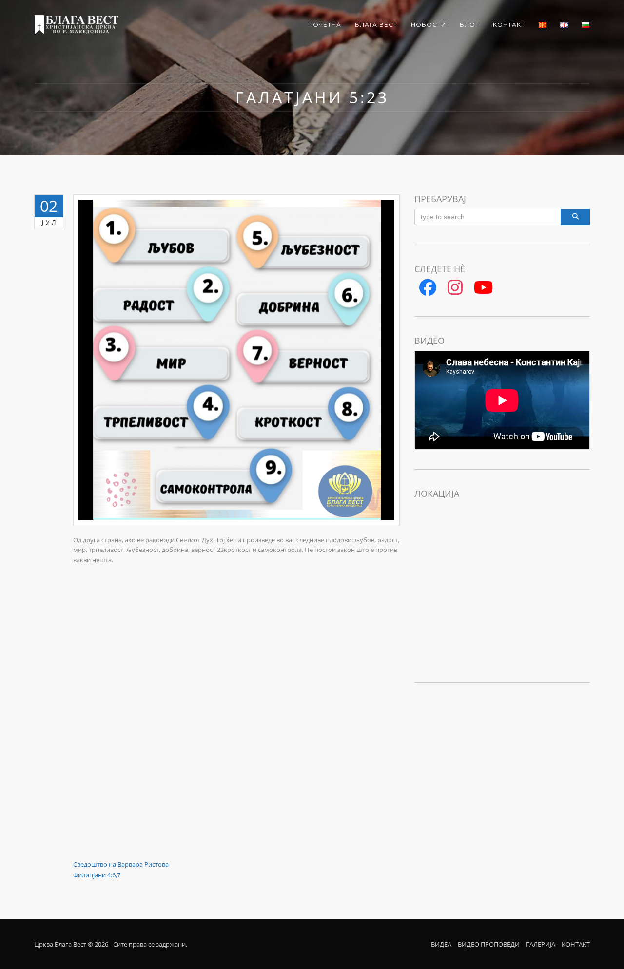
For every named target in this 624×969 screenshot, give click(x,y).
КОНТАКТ (576, 944)
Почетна (324, 24)
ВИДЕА (441, 944)
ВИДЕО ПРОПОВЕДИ (489, 944)
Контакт (509, 24)
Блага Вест (376, 24)
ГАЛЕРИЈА (540, 944)
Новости (428, 24)
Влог (469, 24)
